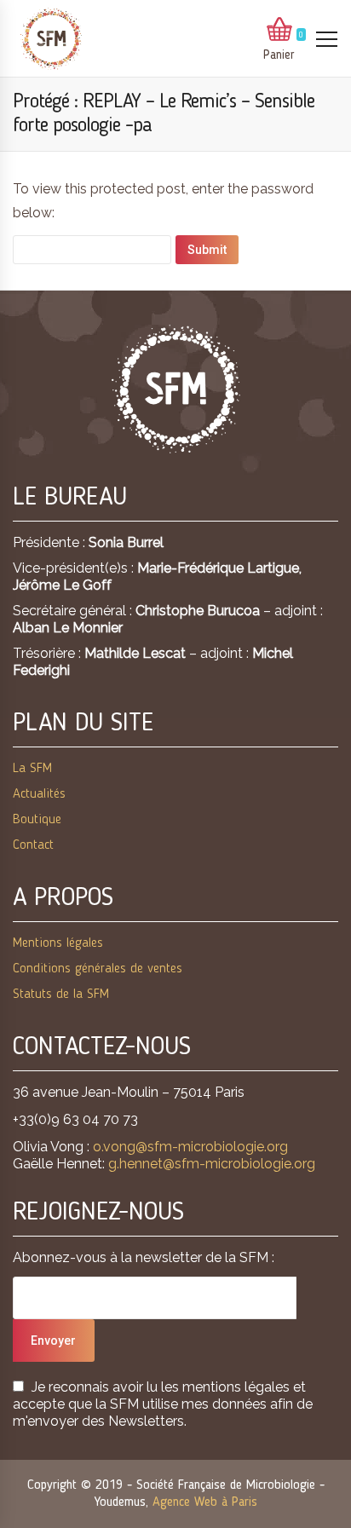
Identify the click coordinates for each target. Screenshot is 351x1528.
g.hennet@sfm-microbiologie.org (211, 1164)
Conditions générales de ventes (97, 969)
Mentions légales (58, 943)
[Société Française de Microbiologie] (51, 39)
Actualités (39, 794)
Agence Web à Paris (204, 1502)
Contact (33, 845)
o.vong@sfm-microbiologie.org (190, 1147)
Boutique (37, 820)
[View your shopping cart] (279, 30)
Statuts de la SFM (61, 994)
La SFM (32, 769)
